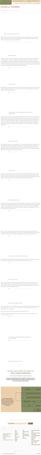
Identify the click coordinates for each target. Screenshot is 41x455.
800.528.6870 (5, 437)
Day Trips (16, 438)
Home (15, 430)
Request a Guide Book (26, 434)
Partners (16, 439)
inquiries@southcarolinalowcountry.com (8, 439)
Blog (23, 430)
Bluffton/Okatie (33, 434)
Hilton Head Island (34, 442)
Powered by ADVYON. (38, 453)
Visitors (16, 431)
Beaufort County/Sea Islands (35, 433)
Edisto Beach (33, 438)
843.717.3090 (6, 436)
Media (15, 435)
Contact (16, 440)
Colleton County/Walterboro (35, 435)
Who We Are (24, 438)
